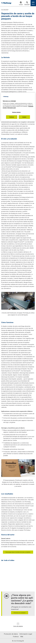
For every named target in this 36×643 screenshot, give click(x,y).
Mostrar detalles (16, 112)
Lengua (21, 4)
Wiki (21, 636)
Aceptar (24, 117)
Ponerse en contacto (20, 612)
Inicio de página (18, 626)
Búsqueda (27, 4)
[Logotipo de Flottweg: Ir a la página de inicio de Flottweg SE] (6, 3)
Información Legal (26, 634)
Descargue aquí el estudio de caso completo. (18, 552)
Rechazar (11, 117)
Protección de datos (11, 634)
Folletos (16, 636)
